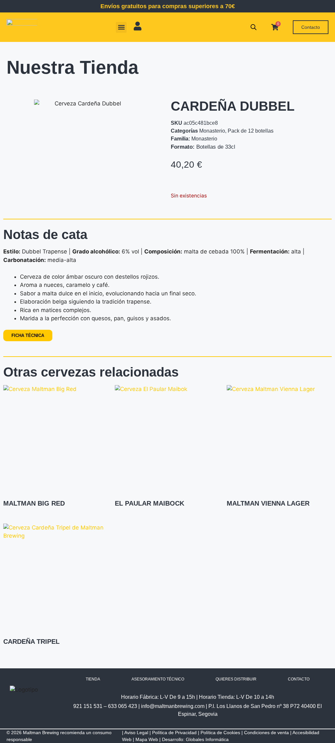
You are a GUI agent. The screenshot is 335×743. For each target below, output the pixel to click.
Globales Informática (207, 739)
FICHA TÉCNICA (27, 335)
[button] (121, 27)
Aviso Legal (136, 732)
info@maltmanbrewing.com (172, 706)
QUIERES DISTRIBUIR (236, 679)
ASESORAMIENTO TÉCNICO (158, 679)
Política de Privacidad (174, 732)
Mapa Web (146, 739)
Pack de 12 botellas (250, 131)
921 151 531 (87, 706)
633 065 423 (122, 706)
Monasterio (212, 131)
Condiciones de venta (266, 732)
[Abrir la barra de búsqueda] (253, 27)
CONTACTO (298, 679)
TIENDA (93, 679)
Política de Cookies (220, 732)
